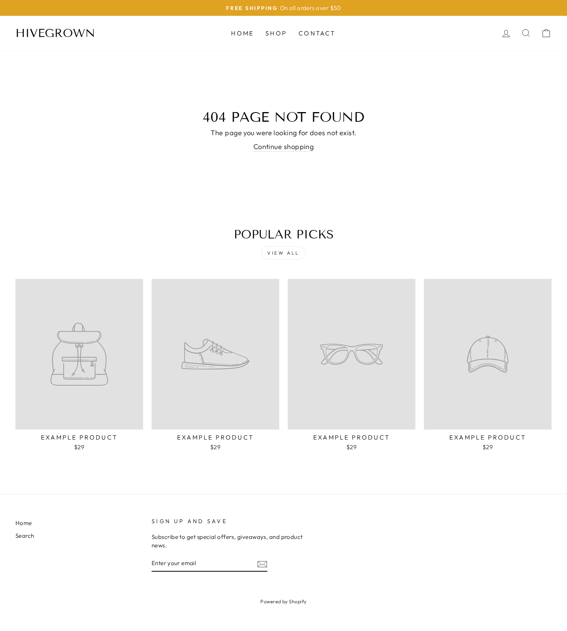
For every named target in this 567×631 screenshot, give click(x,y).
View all (283, 253)
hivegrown (55, 33)
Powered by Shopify (283, 601)
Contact (317, 33)
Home (242, 33)
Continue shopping (283, 146)
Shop (276, 33)
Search (24, 535)
